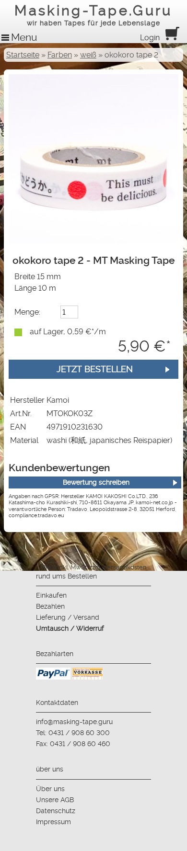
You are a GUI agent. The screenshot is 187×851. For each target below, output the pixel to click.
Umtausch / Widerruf (70, 628)
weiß (88, 54)
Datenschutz (55, 811)
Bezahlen (50, 606)
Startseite (22, 54)
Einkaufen (51, 595)
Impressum (53, 822)
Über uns (50, 789)
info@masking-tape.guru (74, 722)
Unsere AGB (55, 800)
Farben (59, 54)
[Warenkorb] (172, 37)
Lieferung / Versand (67, 617)
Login (150, 37)
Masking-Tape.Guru (93, 14)
